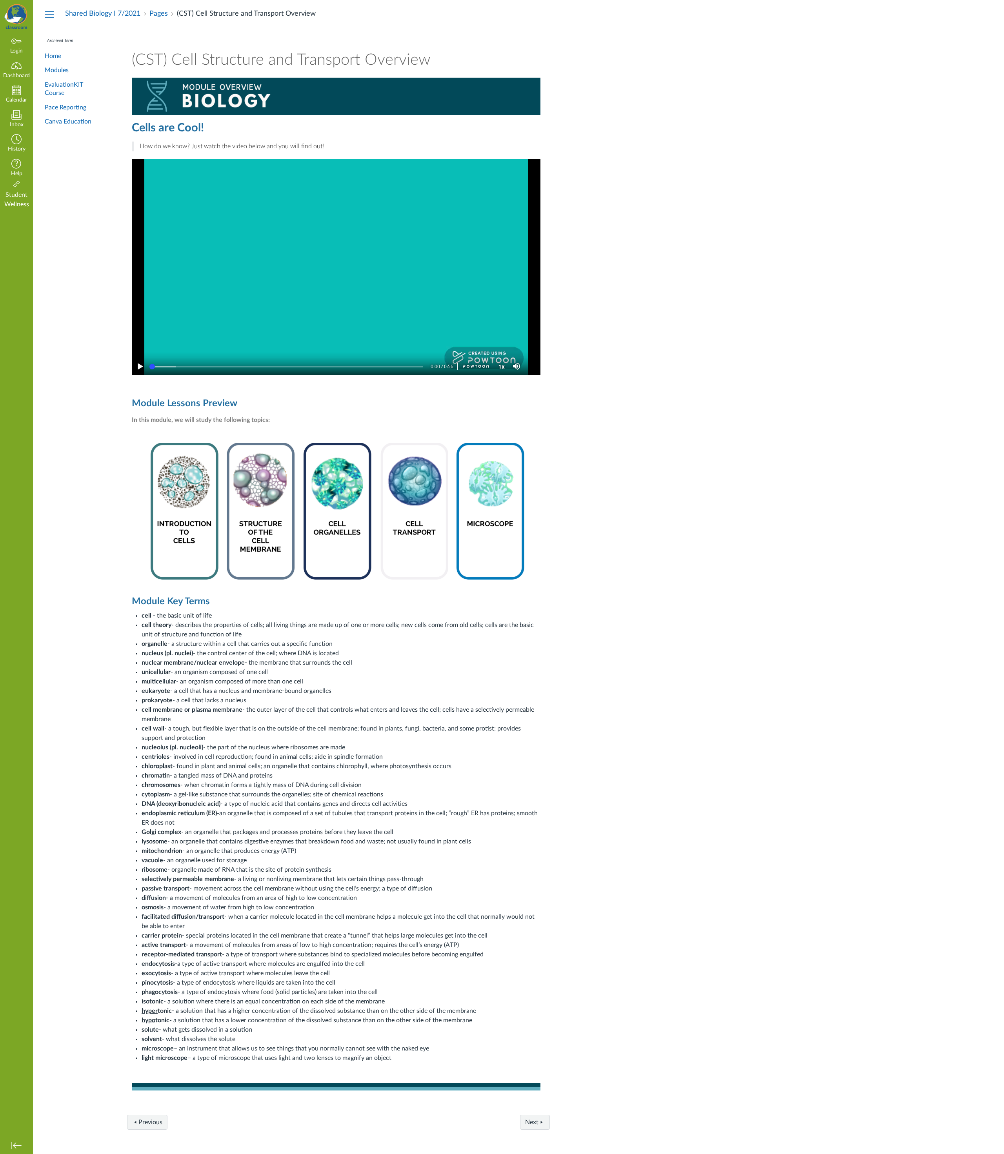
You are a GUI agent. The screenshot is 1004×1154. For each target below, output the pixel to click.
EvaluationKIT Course (64, 89)
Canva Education (68, 121)
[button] (16, 143)
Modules (57, 70)
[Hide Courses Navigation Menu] (49, 14)
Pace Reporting (65, 107)
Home (53, 56)
